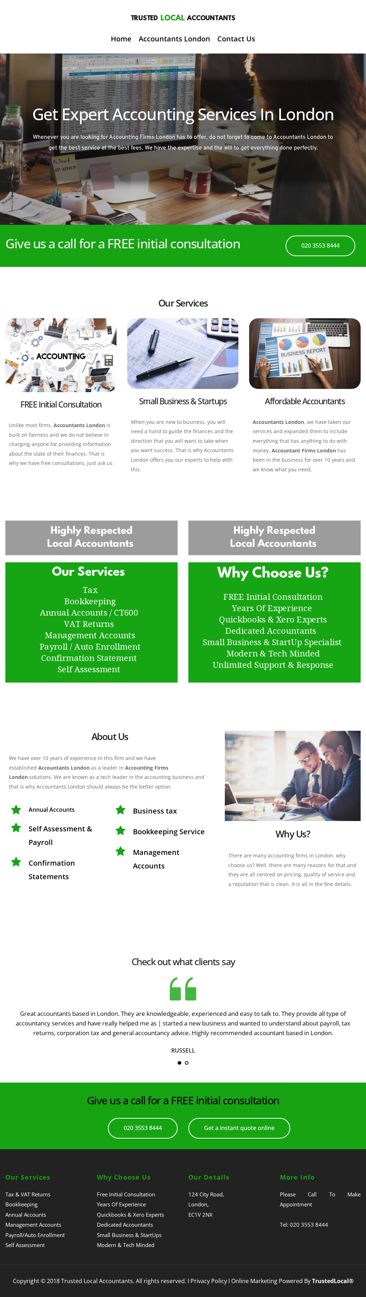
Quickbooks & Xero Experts (130, 1214)
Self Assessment (25, 1244)
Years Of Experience (121, 1204)
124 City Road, (206, 1194)
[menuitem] (121, 39)
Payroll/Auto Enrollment (35, 1234)
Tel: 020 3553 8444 (304, 1224)
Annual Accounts (25, 1214)
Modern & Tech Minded (125, 1244)
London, (198, 1204)
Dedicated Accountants (125, 1224)
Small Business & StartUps (129, 1234)
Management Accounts (33, 1224)
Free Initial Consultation (126, 1194)
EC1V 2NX (200, 1214)
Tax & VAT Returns (27, 1194)
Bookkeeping (21, 1204)
